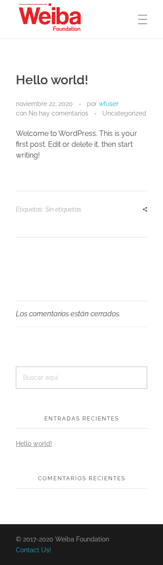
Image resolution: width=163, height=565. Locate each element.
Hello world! (34, 443)
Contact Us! (33, 550)
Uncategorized (124, 113)
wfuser (109, 103)
